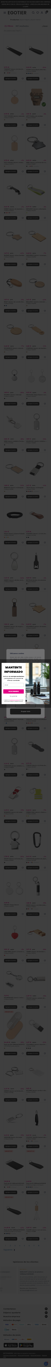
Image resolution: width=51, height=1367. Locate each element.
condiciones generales (14, 700)
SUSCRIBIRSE (13, 691)
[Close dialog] (47, 664)
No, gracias (13, 696)
